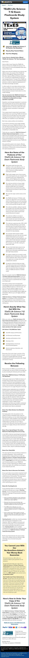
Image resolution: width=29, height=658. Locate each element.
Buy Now (25, 2)
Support (4, 5)
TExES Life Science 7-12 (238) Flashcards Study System (14, 623)
